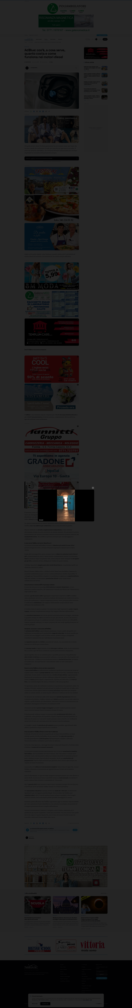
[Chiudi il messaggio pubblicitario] (93, 488)
